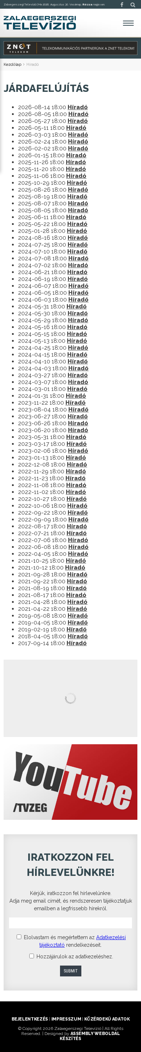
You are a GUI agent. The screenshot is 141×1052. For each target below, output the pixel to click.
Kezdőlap (12, 64)
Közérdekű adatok (106, 1019)
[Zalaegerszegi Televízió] (40, 23)
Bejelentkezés (30, 1019)
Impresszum (66, 1019)
